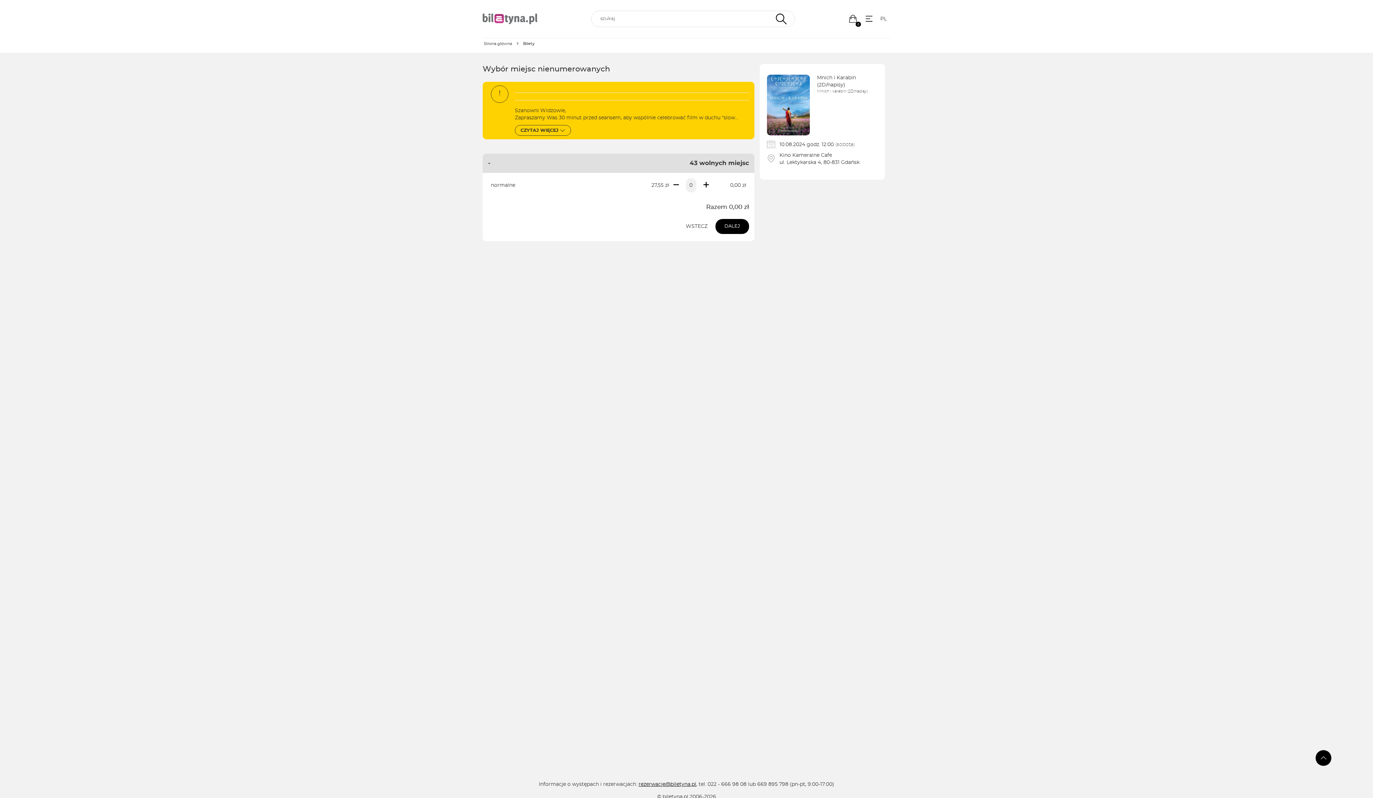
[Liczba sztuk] (691, 185)
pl (883, 18)
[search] (693, 19)
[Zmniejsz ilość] (676, 185)
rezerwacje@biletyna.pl (667, 784)
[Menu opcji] (869, 18)
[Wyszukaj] (780, 19)
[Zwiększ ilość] (706, 185)
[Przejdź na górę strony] (1323, 758)
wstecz (697, 226)
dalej (732, 226)
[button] (852, 18)
